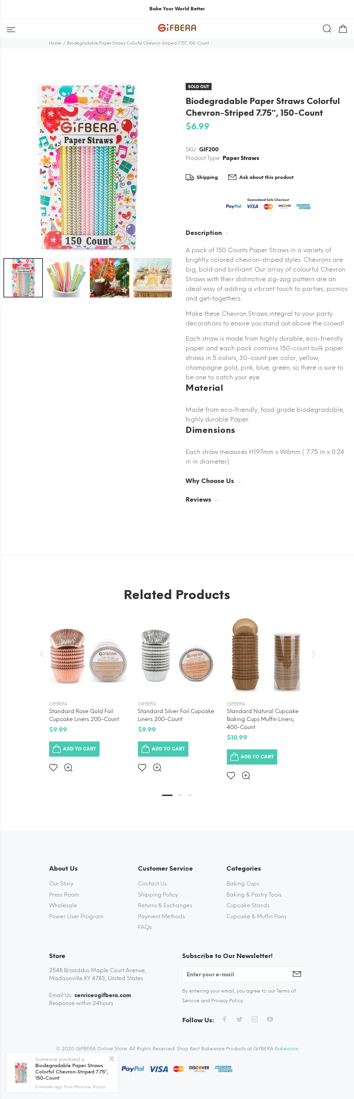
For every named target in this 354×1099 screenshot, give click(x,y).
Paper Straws (241, 158)
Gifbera (58, 704)
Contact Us (152, 883)
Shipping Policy (158, 894)
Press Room (64, 894)
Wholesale (63, 905)
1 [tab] (167, 795)
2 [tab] (180, 795)
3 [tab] (190, 795)
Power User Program (76, 916)
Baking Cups (242, 883)
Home (55, 43)
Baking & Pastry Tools (254, 894)
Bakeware (286, 1049)
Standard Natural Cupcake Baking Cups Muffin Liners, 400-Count (263, 719)
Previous (41, 654)
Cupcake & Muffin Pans (256, 916)
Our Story (61, 883)
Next (312, 654)
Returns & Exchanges (165, 905)
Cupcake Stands (248, 905)
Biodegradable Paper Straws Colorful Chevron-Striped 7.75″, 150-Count (71, 1072)
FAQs (145, 927)
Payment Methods (161, 916)
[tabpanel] (88, 688)
